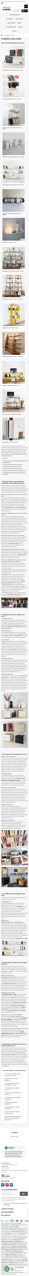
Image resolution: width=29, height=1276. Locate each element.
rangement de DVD (22, 507)
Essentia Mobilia (19, 1267)
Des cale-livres (13, 649)
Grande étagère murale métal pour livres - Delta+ (13, 184)
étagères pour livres (18, 1239)
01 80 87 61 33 (4, 1166)
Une (2, 994)
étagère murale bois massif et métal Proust (10, 1247)
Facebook (2, 1184)
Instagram (11, 1184)
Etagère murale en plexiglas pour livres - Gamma (13, 156)
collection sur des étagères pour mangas (10, 780)
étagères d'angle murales (10, 1254)
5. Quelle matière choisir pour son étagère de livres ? (14, 470)
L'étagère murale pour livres (7, 922)
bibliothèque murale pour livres (14, 594)
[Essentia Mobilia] (6, 8)
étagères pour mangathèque (7, 1241)
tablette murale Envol (17, 1249)
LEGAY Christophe (12, 1147)
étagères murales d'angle (21, 938)
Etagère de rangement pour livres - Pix (10, 385)
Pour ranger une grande (19, 778)
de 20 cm (20, 582)
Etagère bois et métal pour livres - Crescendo (12, 299)
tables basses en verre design (7, 1262)
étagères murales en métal (16, 1252)
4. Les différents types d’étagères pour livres (12, 468)
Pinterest (7, 1184)
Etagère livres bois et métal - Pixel (10, 327)
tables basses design (7, 1259)
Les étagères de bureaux (13, 543)
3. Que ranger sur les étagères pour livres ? (12, 466)
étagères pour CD (19, 1241)
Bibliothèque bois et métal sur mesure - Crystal (12, 271)
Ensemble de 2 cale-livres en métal (10, 442)
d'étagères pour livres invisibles (19, 1002)
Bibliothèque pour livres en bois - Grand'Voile (12, 356)
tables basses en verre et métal (20, 1260)
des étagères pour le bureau (8, 1244)
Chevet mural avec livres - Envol (9, 242)
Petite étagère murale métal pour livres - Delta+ (12, 70)
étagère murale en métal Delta (19, 1246)
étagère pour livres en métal (9, 994)
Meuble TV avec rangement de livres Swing (12, 414)
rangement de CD (9, 507)
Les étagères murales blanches (17, 1005)
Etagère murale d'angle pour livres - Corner (11, 99)
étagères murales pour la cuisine (20, 1242)
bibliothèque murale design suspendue (13, 1251)
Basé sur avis (18, 1270)
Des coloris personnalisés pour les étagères (16, 1010)
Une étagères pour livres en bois (8, 977)
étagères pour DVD (7, 1242)
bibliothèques (20, 906)
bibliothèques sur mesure (14, 1264)
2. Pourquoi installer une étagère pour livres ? (12, 464)
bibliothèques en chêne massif (10, 983)
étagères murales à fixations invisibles (14, 1256)
